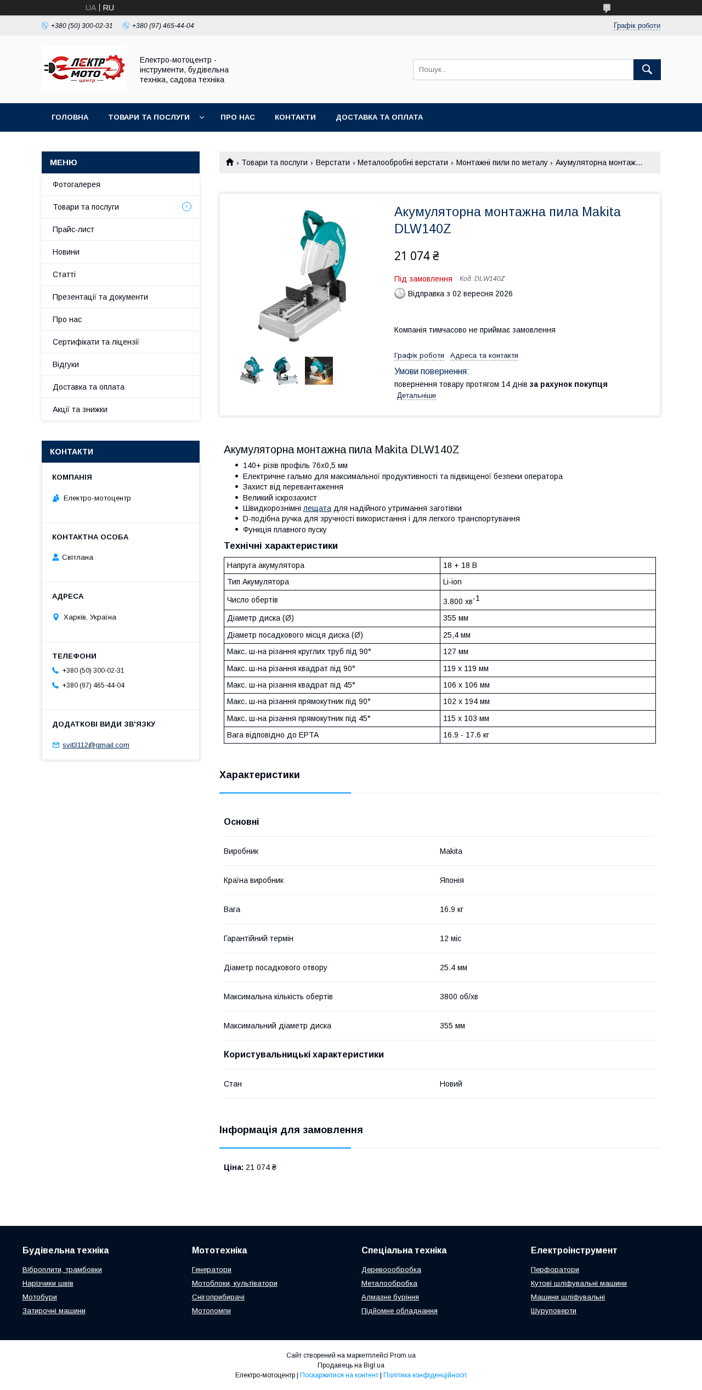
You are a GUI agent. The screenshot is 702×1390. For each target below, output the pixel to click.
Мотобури (39, 1297)
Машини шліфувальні (568, 1297)
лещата (317, 508)
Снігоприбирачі (218, 1297)
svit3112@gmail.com (96, 745)
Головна (70, 117)
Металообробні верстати (403, 162)
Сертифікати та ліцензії (96, 341)
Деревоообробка (391, 1269)
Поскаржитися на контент (339, 1375)
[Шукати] (647, 69)
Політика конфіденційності (425, 1375)
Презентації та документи (100, 296)
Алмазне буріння (390, 1297)
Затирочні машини (54, 1311)
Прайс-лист (73, 229)
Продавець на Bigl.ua (351, 1365)
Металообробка (389, 1283)
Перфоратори (555, 1269)
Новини (66, 251)
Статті (64, 274)
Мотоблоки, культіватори (235, 1283)
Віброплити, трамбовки (62, 1269)
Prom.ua (403, 1355)
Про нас (237, 117)
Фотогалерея (76, 184)
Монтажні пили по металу (502, 162)
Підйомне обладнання (399, 1311)
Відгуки (66, 364)
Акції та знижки (80, 409)
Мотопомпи (211, 1311)
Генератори (211, 1269)
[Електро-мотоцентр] (84, 89)
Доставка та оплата (379, 117)
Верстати (333, 162)
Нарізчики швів (47, 1283)
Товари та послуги (149, 117)
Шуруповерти (553, 1311)
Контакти (295, 117)
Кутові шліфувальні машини (579, 1283)
